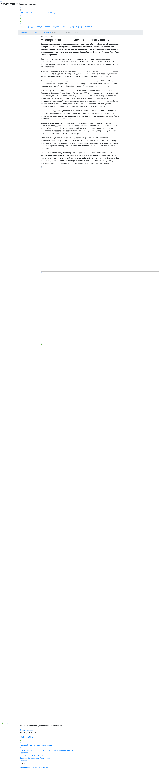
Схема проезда (26, 730)
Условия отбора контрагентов (62, 750)
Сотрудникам (33, 758)
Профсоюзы (45, 758)
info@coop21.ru (26, 737)
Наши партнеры (41, 750)
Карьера (79, 27)
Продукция (57, 27)
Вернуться (7, 723)
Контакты (89, 27)
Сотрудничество (43, 27)
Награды (36, 745)
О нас (23, 27)
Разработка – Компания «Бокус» (34, 768)
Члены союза (46, 745)
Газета (42, 755)
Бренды (30, 27)
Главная (23, 32)
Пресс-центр (68, 27)
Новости (47, 32)
